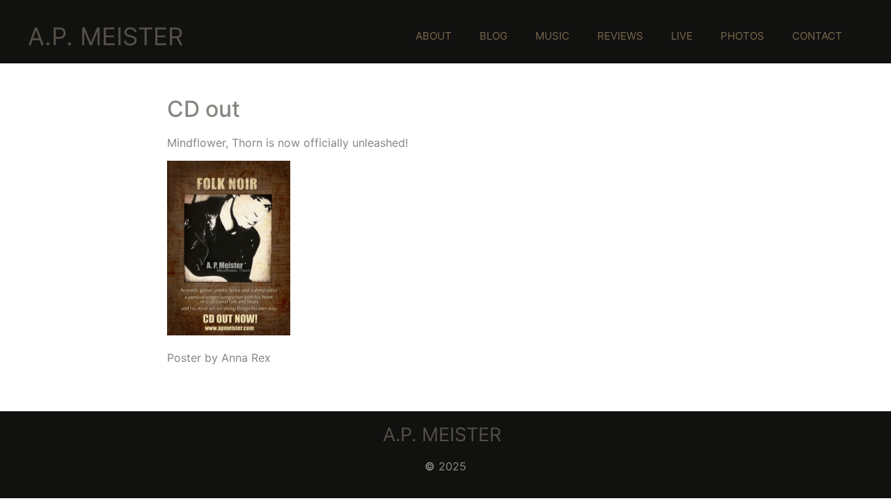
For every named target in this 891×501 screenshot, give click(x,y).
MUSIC (552, 35)
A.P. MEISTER (105, 36)
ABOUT (434, 35)
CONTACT (817, 35)
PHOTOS (742, 35)
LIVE (682, 35)
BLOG (493, 35)
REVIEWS (620, 35)
